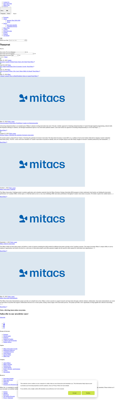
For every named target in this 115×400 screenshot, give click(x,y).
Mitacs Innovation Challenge (7, 189)
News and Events (8, 380)
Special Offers (7, 354)
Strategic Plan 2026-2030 (13, 20)
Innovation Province (5, 52)
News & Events (7, 3)
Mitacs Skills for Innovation (7, 243)
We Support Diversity (9, 396)
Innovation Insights (12, 25)
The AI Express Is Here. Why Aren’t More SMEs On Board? (16, 71)
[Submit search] (26, 40)
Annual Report (7, 367)
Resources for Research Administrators (13, 384)
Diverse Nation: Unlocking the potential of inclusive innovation (17, 135)
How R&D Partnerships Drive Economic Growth (13, 66)
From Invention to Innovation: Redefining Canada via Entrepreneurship (19, 123)
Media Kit (6, 381)
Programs (3, 13)
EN (7, 10)
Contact (5, 29)
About (8, 13)
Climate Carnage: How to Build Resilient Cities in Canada (15, 76)
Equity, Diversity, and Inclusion (11, 369)
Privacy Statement (8, 398)
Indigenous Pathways (9, 350)
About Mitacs (7, 363)
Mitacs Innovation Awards (10, 348)
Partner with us (7, 342)
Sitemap (5, 393)
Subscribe (2, 317)
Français (5, 6)
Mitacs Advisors (7, 364)
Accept (75, 393)
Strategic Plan (7, 366)
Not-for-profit (7, 336)
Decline (88, 393)
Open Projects (7, 353)
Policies (5, 392)
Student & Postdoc (8, 339)
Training (5, 383)
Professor (5, 337)
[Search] (1, 38)
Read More (31, 62)
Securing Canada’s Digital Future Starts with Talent (13, 62)
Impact (14, 13)
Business (5, 334)
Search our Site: (4, 40)
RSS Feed (6, 395)
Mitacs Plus (6, 5)
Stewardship (6, 372)
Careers (5, 370)
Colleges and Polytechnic (10, 340)
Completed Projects (12, 26)
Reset (5, 57)
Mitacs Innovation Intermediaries (8, 298)
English (5, 32)
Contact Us (6, 2)
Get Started (6, 35)
